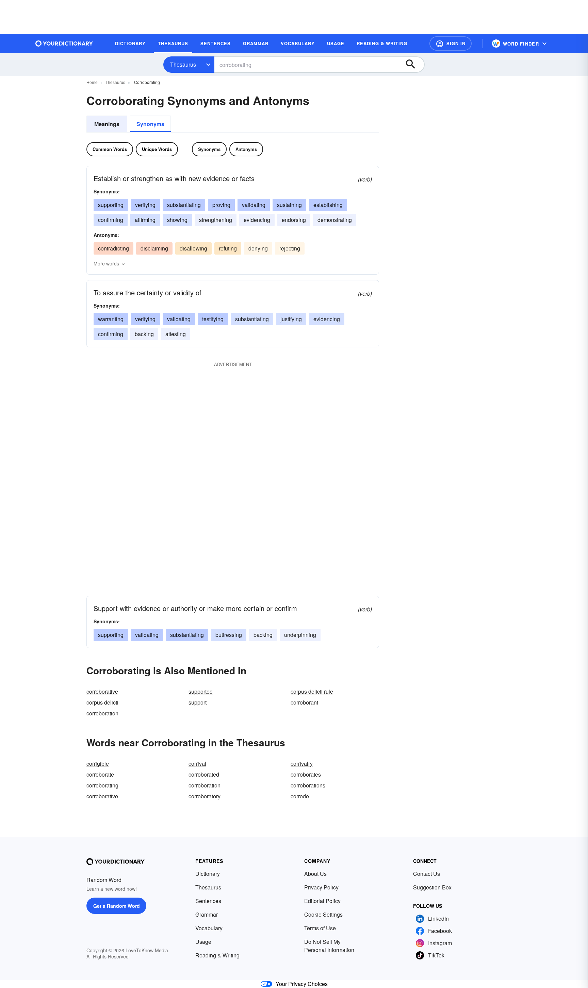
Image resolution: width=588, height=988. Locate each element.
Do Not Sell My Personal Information (329, 946)
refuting (228, 248)
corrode (300, 796)
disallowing (193, 248)
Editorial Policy (322, 901)
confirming (110, 220)
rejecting (289, 248)
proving (221, 205)
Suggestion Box (432, 887)
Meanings (106, 124)
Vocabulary (209, 928)
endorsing (294, 220)
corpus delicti (102, 702)
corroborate (100, 774)
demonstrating (334, 220)
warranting (111, 319)
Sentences (208, 901)
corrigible (97, 763)
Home (92, 82)
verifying (145, 205)
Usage (203, 942)
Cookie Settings (323, 914)
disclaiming (154, 248)
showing (177, 220)
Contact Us (426, 874)
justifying (291, 319)
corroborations (308, 785)
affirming (145, 220)
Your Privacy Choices (302, 984)
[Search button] (414, 64)
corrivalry (302, 763)
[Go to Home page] (64, 43)
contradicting (113, 248)
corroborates (306, 774)
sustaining (289, 205)
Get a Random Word (116, 905)
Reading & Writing (217, 955)
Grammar (206, 914)
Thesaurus (183, 64)
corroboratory (204, 796)
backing (144, 334)
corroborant (304, 702)
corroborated (204, 774)
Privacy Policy (321, 887)
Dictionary (207, 874)
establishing (328, 205)
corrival (197, 763)
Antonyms (246, 149)
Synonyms (150, 124)
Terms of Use (320, 928)
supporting (111, 205)
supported (201, 691)
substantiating (184, 205)
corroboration (102, 713)
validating (253, 205)
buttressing (228, 635)
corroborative (102, 691)
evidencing (257, 220)
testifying (213, 319)
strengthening (215, 220)
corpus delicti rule (312, 691)
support (198, 702)
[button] (450, 43)
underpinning (300, 635)
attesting (175, 334)
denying (258, 248)
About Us (315, 874)
